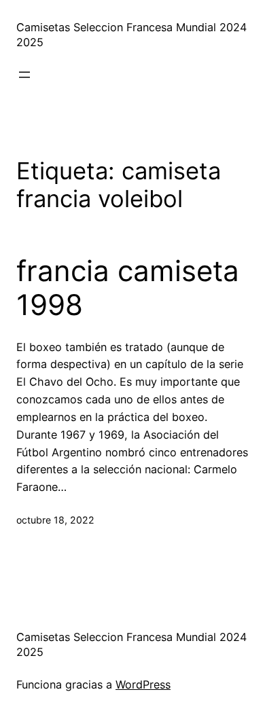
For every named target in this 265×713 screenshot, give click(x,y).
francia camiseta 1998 (127, 288)
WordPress (143, 684)
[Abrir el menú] (24, 75)
